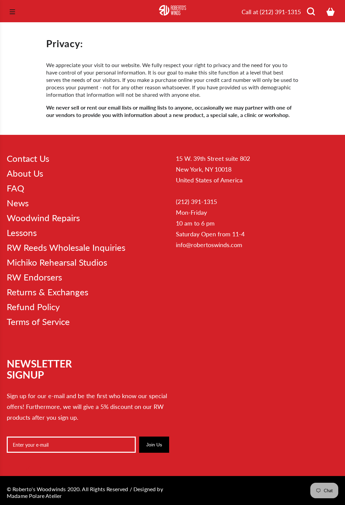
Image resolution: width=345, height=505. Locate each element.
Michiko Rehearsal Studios (57, 262)
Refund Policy (33, 306)
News (18, 203)
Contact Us (28, 158)
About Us (25, 173)
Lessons (22, 232)
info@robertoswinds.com (209, 244)
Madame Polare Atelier (34, 496)
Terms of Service (38, 321)
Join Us (154, 444)
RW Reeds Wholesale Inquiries (66, 247)
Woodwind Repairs (43, 217)
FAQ (15, 188)
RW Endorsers (34, 277)
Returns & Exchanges (47, 292)
